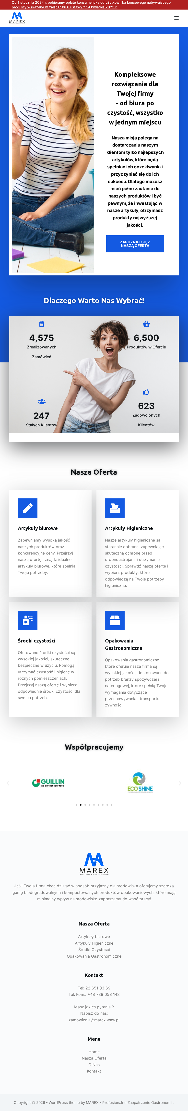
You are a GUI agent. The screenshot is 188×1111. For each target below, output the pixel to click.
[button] (8, 783)
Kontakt (94, 1071)
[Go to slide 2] (81, 805)
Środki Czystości (94, 949)
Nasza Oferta (94, 1058)
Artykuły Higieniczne (94, 943)
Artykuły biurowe (94, 936)
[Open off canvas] (176, 18)
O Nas (94, 1064)
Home (94, 1051)
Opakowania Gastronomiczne (94, 956)
